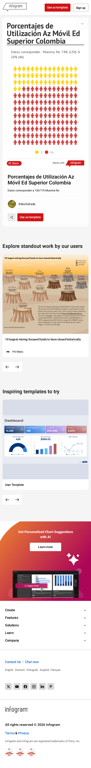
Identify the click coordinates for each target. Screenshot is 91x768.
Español (44, 669)
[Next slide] (17, 367)
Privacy (23, 733)
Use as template (57, 7)
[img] (45, 79)
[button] (40, 152)
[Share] (12, 217)
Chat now (32, 662)
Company (12, 640)
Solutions (12, 625)
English (9, 669)
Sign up (80, 7)
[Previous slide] (7, 367)
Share (15, 163)
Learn (9, 633)
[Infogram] (15, 7)
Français (56, 669)
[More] (82, 24)
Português (32, 669)
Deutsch (20, 669)
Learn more (45, 547)
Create (10, 610)
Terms (10, 733)
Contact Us (13, 662)
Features (11, 618)
